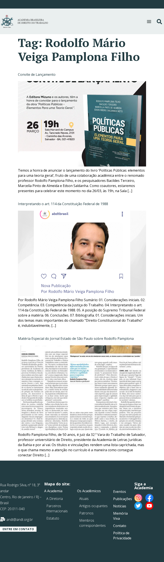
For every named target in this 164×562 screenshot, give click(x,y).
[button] (148, 21)
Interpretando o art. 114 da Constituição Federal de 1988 (63, 203)
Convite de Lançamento (37, 74)
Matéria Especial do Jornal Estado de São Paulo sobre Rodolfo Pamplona (76, 338)
